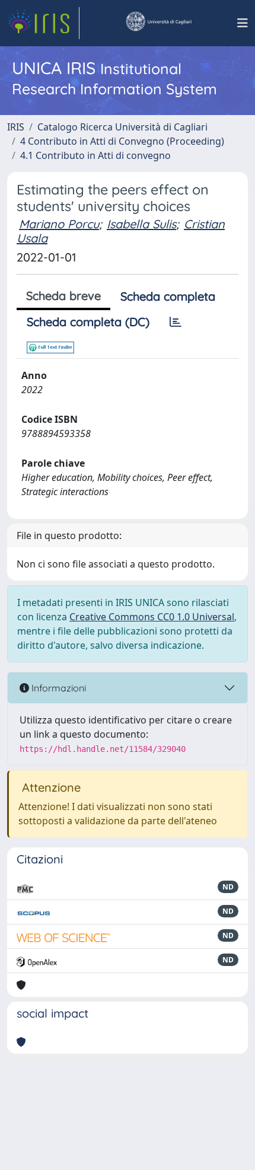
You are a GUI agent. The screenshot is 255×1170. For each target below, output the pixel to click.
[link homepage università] (158, 23)
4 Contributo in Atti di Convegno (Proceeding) (122, 141)
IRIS (15, 126)
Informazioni (57, 688)
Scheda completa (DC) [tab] (88, 321)
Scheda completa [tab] (167, 296)
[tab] (176, 322)
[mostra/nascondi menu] (242, 23)
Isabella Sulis (141, 223)
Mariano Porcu (59, 223)
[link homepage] (43, 23)
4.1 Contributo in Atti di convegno (95, 155)
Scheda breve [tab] (63, 295)
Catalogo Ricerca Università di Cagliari (122, 126)
